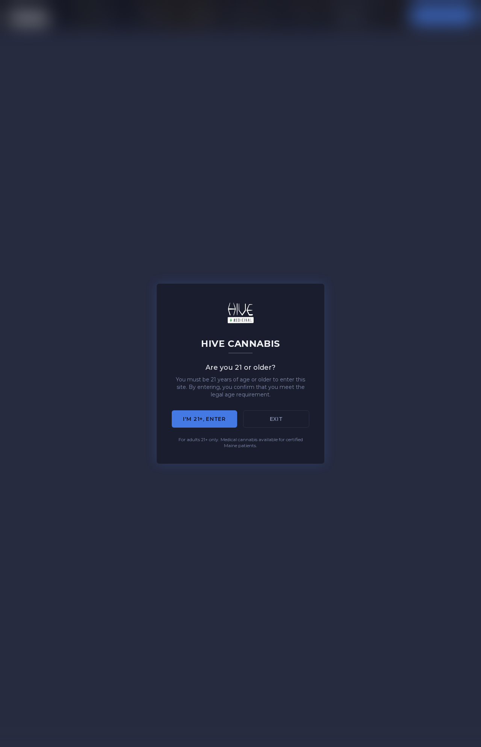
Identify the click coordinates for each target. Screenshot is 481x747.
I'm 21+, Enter (204, 419)
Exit (276, 419)
